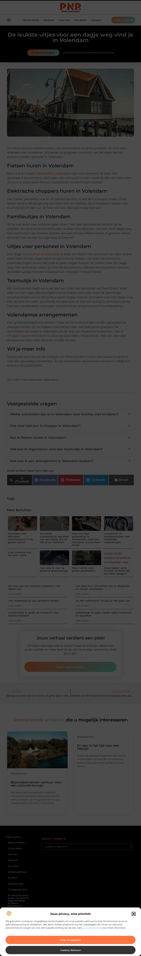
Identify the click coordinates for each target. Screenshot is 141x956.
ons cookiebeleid (91, 927)
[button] (133, 914)
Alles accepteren (70, 940)
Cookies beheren (70, 950)
